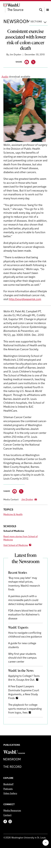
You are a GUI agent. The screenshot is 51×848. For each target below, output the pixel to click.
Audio (4, 76)
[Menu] (47, 7)
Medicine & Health (13, 514)
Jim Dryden (27, 499)
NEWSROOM (16, 22)
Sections (36, 22)
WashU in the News (21, 670)
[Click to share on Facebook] (27, 62)
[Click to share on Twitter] (33, 62)
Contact (7, 815)
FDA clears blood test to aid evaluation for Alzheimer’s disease (24, 615)
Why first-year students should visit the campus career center (22, 658)
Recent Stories (17, 572)
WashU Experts (18, 627)
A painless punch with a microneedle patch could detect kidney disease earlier (25, 600)
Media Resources (12, 811)
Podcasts (8, 789)
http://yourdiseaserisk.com (25, 299)
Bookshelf (8, 784)
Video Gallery (10, 793)
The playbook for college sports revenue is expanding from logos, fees (25, 709)
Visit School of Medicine (15, 545)
